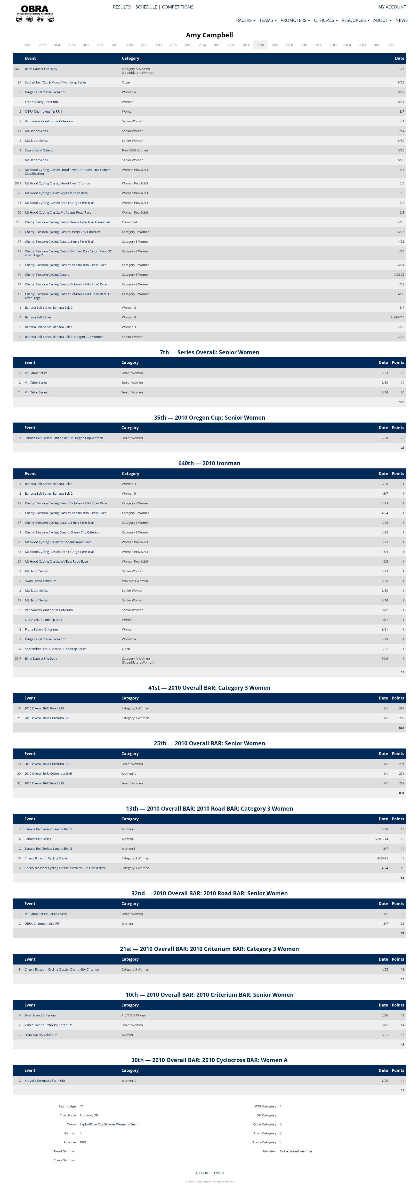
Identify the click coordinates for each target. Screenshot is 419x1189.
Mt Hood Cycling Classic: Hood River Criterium (58, 183)
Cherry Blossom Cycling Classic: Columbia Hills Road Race (66, 284)
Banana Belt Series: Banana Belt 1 (49, 327)
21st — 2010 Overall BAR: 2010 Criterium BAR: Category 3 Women (209, 949)
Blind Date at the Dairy (41, 69)
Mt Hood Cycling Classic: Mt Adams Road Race (58, 212)
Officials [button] (324, 20)
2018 (144, 45)
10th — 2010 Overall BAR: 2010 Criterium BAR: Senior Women (210, 994)
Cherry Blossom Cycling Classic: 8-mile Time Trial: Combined (67, 222)
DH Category (266, 1115)
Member (269, 1151)
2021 (100, 45)
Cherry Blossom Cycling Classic (47, 274)
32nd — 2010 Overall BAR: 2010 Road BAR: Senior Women (209, 893)
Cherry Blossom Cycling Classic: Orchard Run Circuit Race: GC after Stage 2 (68, 253)
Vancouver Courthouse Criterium (49, 121)
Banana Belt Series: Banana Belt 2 (49, 307)
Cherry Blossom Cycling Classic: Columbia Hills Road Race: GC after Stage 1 (68, 296)
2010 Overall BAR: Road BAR (44, 708)
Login (219, 1173)
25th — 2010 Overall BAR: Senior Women (209, 743)
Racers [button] (244, 20)
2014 (202, 45)
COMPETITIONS (177, 7)
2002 (376, 45)
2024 (56, 45)
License (70, 1142)
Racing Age (67, 1106)
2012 (231, 45)
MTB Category (265, 1106)
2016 (173, 45)
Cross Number (65, 1160)
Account (202, 1173)
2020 (115, 45)
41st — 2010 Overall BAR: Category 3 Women (209, 687)
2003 (362, 45)
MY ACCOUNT (392, 7)
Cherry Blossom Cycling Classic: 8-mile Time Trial (59, 241)
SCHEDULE (146, 7)
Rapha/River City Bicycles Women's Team (109, 1124)
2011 (245, 45)
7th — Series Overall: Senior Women (209, 352)
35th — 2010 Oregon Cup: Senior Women (209, 417)
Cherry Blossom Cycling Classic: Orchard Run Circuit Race (65, 265)
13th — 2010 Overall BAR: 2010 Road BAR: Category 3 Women (209, 808)
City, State (68, 1115)
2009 (275, 45)
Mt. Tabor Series (36, 131)
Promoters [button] (294, 20)
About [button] (381, 20)
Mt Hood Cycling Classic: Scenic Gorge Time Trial (59, 202)
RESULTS (122, 7)
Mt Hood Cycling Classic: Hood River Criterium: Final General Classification (68, 171)
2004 (347, 45)
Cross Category (264, 1124)
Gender (70, 1133)
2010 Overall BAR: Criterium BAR (47, 718)
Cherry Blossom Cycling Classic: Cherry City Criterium (63, 232)
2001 (391, 45)
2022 (85, 45)
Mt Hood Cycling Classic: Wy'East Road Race (56, 193)
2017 (158, 45)
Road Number (65, 1151)
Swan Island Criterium (40, 150)
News (401, 20)
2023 (71, 45)
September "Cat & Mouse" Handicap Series (55, 82)
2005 (333, 45)
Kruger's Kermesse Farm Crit (45, 92)
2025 (42, 45)
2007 (304, 45)
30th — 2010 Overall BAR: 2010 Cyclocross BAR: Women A (209, 1060)
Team (71, 1124)
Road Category (264, 1133)
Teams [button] (266, 20)
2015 (187, 45)
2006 (318, 45)
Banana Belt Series (38, 317)
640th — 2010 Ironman (209, 463)
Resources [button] (354, 20)
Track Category (264, 1142)
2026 (27, 45)
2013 (216, 45)
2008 (289, 45)
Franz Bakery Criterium (41, 102)
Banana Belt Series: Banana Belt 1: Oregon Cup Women (64, 336)
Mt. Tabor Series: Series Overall (46, 914)
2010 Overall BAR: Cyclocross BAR (48, 773)
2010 (260, 45)
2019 (129, 45)
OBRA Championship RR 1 (43, 111)
